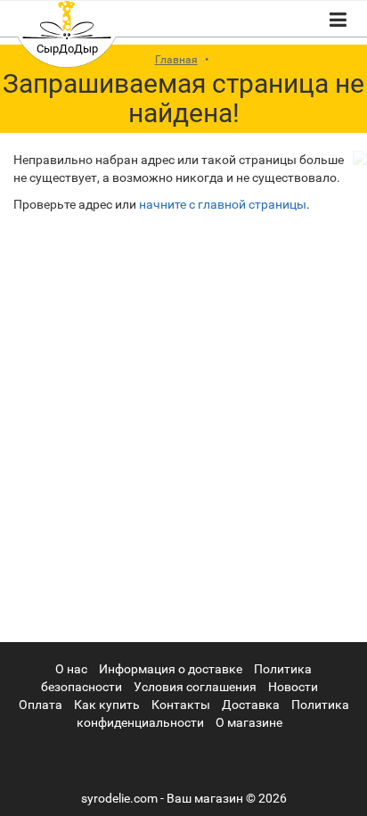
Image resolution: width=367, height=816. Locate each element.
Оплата (40, 704)
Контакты (180, 704)
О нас (71, 669)
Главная (176, 60)
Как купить (107, 704)
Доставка (251, 704)
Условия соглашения (195, 687)
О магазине (249, 722)
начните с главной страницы (222, 204)
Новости (293, 687)
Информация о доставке (170, 669)
